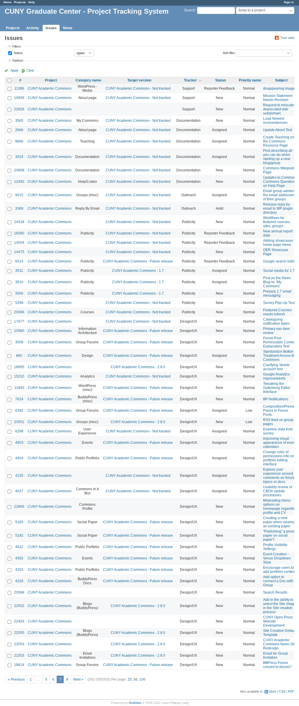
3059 (19, 342)
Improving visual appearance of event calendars (279, 443)
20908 (19, 170)
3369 (19, 208)
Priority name (250, 80)
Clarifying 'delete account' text (276, 367)
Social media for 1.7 (279, 271)
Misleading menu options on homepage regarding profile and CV (280, 506)
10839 (19, 98)
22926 (19, 109)
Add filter (229, 52)
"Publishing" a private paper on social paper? (280, 535)
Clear (30, 70)
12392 (19, 182)
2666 (19, 130)
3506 (19, 293)
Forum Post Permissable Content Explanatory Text (279, 342)
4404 (19, 458)
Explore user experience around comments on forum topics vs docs (278, 475)
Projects (20, 2)
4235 (19, 476)
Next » (78, 679)
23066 (19, 312)
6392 (19, 410)
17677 (19, 321)
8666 (19, 141)
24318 (19, 222)
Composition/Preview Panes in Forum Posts (280, 410)
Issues (51, 28)
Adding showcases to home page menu (280, 243)
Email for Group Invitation (275, 655)
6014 (19, 261)
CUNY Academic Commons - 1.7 (138, 271)
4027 (19, 491)
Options (17, 60)
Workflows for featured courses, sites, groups (277, 222)
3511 (19, 271)
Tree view (287, 37)
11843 (19, 388)
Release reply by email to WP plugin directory (278, 208)
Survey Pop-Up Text (279, 303)
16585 (19, 233)
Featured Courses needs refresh (277, 312)
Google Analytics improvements (276, 376)
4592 (19, 558)
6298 (19, 431)
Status (18, 52)
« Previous (16, 679)
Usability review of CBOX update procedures (277, 491)
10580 (19, 331)
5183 (19, 522)
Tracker (190, 80)
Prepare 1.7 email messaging (277, 293)
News (67, 28)
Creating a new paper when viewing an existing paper (279, 522)
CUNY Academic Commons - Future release (138, 261)
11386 (19, 88)
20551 (19, 422)
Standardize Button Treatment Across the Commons (279, 355)
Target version (139, 80)
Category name (88, 80)
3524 (19, 157)
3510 (19, 282)
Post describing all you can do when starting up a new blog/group (277, 157)
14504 (19, 243)
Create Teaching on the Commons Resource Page (278, 141)
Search (189, 10)
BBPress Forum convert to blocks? (277, 665)
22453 (19, 621)
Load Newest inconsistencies (275, 120)
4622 (19, 547)
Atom (272, 691)
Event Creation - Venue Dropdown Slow (277, 558)
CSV (282, 691)
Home (8, 2)
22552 (19, 606)
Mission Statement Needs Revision (277, 98)
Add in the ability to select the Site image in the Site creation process (279, 606)
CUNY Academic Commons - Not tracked (138, 88)
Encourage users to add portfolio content (279, 570)
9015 (19, 195)
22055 (19, 633)
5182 (19, 535)
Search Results (275, 592)
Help (31, 2)
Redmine (135, 703)
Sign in (289, 2)
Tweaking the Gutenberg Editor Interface (276, 388)
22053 (19, 644)
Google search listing (280, 261)
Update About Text (277, 130)
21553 (19, 655)
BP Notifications (275, 399)
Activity (32, 28)
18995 (19, 367)
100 (142, 679)
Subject (281, 80)
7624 (19, 399)
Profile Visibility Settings (275, 547)
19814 (19, 665)
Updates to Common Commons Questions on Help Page (279, 181)
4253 (19, 570)
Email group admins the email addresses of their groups (279, 195)
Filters (16, 46)
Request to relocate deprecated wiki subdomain (278, 109)
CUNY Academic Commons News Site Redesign (279, 644)
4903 (19, 443)
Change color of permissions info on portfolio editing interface (278, 458)
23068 (19, 592)
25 (130, 679)
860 (19, 356)
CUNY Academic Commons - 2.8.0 (138, 367)
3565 (19, 121)
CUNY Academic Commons (50, 88)
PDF (291, 691)
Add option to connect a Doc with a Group (279, 581)
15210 (19, 376)
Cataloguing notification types (276, 321)
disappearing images (280, 88)
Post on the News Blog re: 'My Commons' (277, 282)
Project (51, 80)
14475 (19, 252)
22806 (19, 507)
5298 (19, 303)
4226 (19, 581)
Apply (14, 70)
